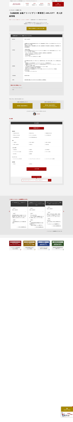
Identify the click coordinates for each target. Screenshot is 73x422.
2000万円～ (31, 144)
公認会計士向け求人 (16, 133)
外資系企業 (15, 149)
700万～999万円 (31, 142)
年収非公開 (47, 144)
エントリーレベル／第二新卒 (17, 158)
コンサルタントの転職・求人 (16, 19)
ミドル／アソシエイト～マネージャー (34, 158)
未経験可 (30, 149)
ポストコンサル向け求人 (32, 135)
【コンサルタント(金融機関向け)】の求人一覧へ (54, 231)
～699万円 (14, 142)
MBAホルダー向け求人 (16, 135)
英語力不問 (31, 151)
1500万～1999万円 (16, 144)
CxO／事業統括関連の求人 (33, 137)
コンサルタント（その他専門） (25, 19)
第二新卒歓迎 (47, 149)
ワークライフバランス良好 (17, 151)
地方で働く (15, 153)
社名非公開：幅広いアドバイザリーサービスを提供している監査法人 (35, 79)
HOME (10, 19)
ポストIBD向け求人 (48, 135)
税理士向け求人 (31, 133)
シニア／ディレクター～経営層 (49, 158)
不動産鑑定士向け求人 (48, 133)
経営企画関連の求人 (16, 137)
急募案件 (30, 153)
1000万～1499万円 (48, 142)
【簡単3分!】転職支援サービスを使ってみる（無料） (36, 28)
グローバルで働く (48, 151)
